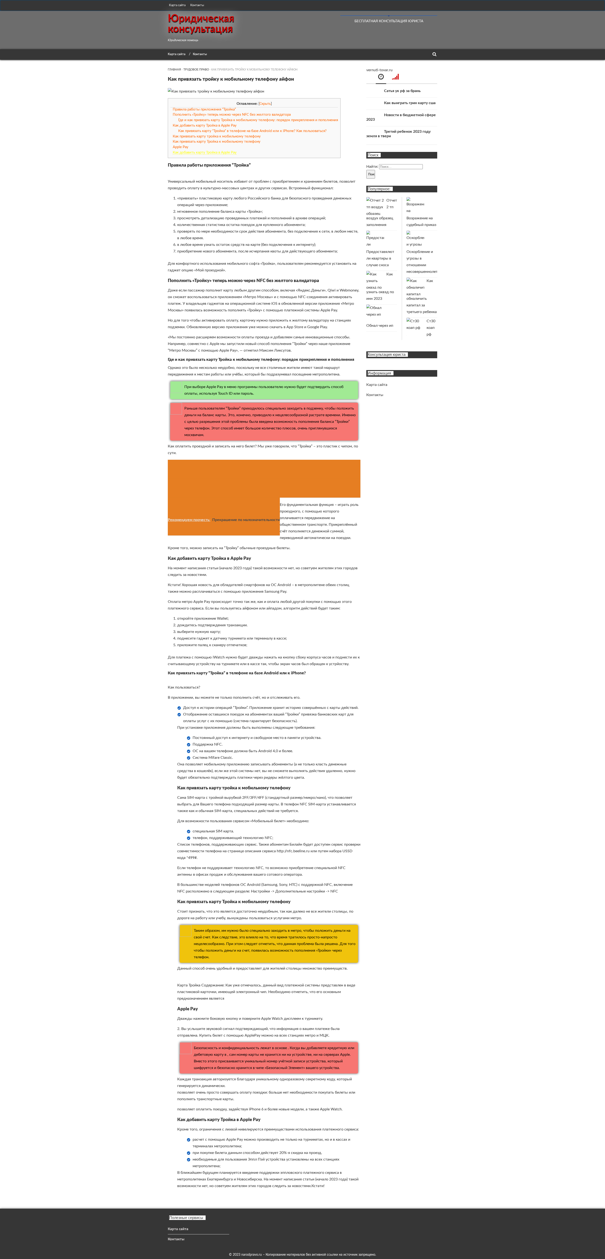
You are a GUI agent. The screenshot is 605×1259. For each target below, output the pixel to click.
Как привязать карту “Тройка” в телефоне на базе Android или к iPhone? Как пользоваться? (252, 131)
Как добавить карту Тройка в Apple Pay (205, 125)
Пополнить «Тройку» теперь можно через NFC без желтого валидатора (232, 114)
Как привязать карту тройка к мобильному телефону (217, 136)
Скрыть (265, 104)
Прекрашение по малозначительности (246, 520)
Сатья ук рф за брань (402, 91)
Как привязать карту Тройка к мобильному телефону (216, 141)
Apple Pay (180, 147)
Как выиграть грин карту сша (410, 103)
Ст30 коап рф (431, 327)
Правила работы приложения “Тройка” (204, 109)
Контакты (197, 5)
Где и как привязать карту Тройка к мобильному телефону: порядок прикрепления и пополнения (258, 120)
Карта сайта (177, 5)
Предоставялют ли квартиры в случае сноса (380, 258)
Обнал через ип (379, 325)
